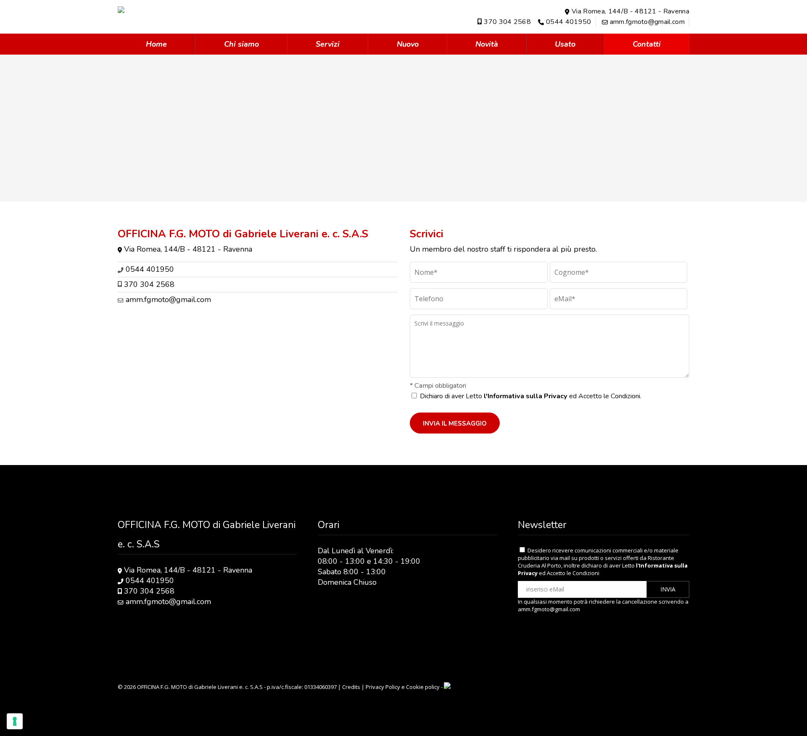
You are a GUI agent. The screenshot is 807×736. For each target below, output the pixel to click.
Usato (565, 44)
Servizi (328, 44)
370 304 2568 (507, 21)
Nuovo (408, 44)
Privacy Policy (383, 687)
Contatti (647, 44)
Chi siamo (241, 44)
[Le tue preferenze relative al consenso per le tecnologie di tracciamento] (15, 721)
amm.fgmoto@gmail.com (647, 21)
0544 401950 (568, 21)
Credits (351, 687)
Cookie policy (423, 687)
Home (156, 44)
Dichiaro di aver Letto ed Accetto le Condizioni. (530, 396)
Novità (486, 44)
